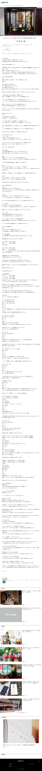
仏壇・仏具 (4, 571)
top (39, 761)
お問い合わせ (10, 766)
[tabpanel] (21, 733)
